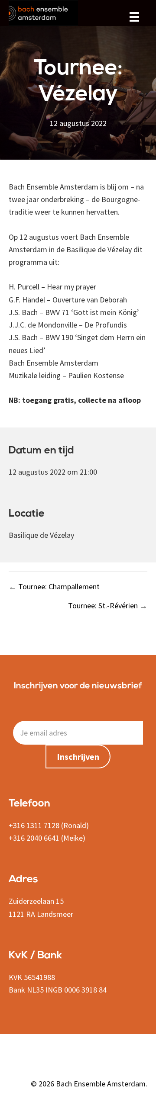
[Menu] (134, 16)
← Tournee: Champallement (54, 586)
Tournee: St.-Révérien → (107, 605)
